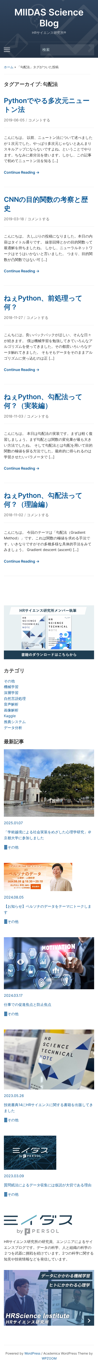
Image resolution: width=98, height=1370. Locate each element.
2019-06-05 (15, 120)
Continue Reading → (21, 172)
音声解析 (11, 704)
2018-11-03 (14, 416)
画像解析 (11, 710)
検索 (88, 50)
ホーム (8, 67)
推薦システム (15, 721)
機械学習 (11, 686)
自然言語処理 (15, 698)
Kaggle (10, 716)
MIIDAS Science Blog (49, 18)
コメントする (39, 120)
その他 (9, 681)
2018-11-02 (14, 515)
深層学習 (11, 692)
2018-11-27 (14, 317)
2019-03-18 (14, 219)
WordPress (32, 1353)
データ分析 (13, 727)
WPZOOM (49, 1358)
